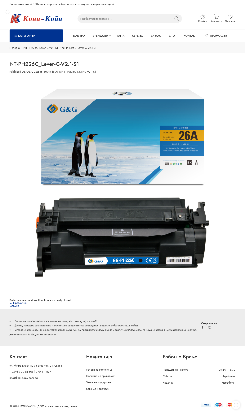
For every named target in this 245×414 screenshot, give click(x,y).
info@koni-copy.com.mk (24, 378)
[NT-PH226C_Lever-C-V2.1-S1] (122, 186)
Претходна (18, 303)
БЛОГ (172, 36)
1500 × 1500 (50, 72)
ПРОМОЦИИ (218, 36)
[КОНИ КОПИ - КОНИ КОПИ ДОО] (36, 19)
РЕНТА (120, 36)
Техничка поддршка (98, 382)
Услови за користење (99, 370)
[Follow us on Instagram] (209, 327)
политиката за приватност (69, 325)
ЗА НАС (155, 36)
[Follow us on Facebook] (202, 327)
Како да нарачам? (97, 389)
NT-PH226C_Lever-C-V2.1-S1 (41, 48)
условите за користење (37, 325)
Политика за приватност (100, 376)
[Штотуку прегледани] (236, 405)
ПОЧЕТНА (78, 36)
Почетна (15, 48)
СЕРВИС (137, 36)
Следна (16, 306)
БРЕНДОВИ (100, 36)
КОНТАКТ (190, 36)
